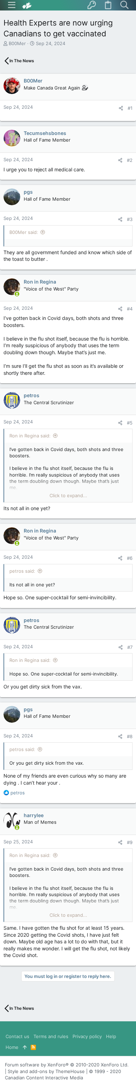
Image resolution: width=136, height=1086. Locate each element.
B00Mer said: (23, 232)
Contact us (17, 1036)
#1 (130, 108)
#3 (130, 219)
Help (111, 1036)
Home (12, 1047)
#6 (130, 558)
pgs (28, 192)
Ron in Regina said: (30, 435)
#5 (130, 423)
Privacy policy (87, 1036)
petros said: (22, 571)
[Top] (25, 1047)
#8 (130, 736)
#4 (130, 309)
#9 (130, 842)
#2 (130, 160)
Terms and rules (50, 1036)
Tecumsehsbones (45, 133)
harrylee (34, 815)
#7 (130, 647)
